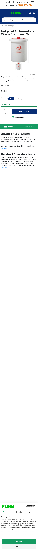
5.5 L (4, 99)
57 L (18, 99)
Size (2, 95)
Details (11, 126)
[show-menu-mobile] (2, 13)
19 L (11, 99)
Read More (4, 148)
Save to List (19, 117)
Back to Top (29, 126)
